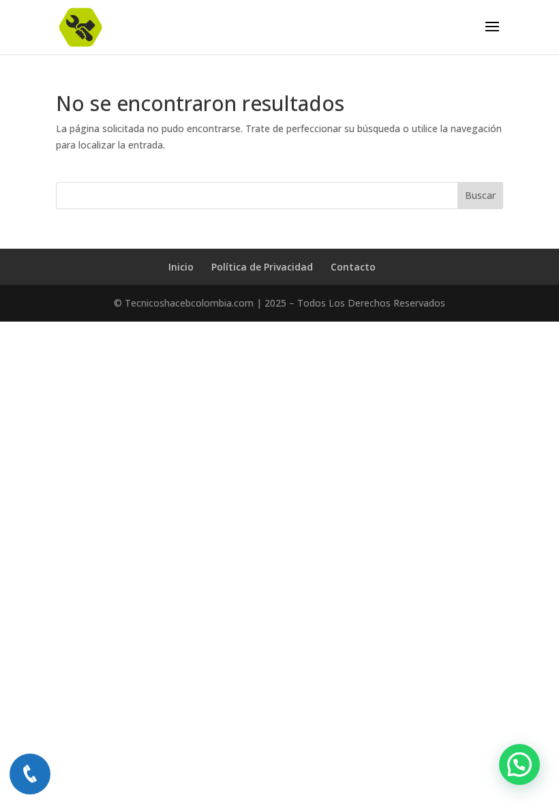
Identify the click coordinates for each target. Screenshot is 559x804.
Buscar (480, 195)
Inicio (181, 266)
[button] (519, 764)
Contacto (353, 266)
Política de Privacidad (262, 266)
